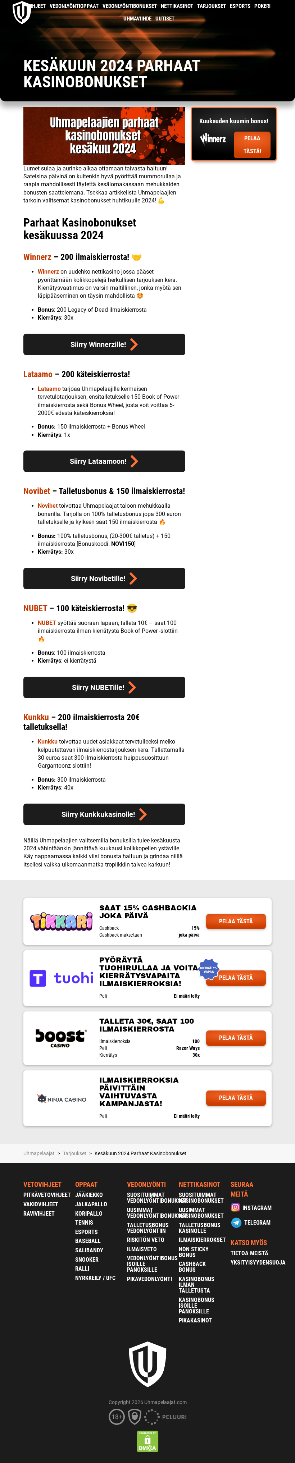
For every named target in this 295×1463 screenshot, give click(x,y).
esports (240, 6)
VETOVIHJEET (42, 1184)
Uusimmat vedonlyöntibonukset (157, 1213)
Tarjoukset (211, 6)
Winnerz (37, 257)
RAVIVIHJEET (39, 1213)
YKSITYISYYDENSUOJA (258, 1262)
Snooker (87, 1259)
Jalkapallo (91, 1204)
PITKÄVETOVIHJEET (47, 1195)
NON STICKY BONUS (194, 1252)
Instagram (257, 1207)
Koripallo (89, 1213)
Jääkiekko (89, 1195)
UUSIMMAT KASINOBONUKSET (201, 1213)
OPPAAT (86, 1184)
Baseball (88, 1241)
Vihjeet (36, 6)
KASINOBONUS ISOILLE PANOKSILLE (196, 1306)
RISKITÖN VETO (145, 1239)
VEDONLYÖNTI (146, 1184)
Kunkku (36, 717)
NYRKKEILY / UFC (95, 1278)
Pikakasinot (195, 1320)
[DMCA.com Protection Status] (148, 1441)
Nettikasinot (177, 6)
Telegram (257, 1222)
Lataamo (38, 374)
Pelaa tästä (236, 921)
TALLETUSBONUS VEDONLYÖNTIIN (148, 1228)
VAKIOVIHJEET (40, 1204)
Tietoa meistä (249, 1253)
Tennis (84, 1222)
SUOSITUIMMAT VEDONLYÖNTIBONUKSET (157, 1198)
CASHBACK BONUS (192, 1267)
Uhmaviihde (137, 18)
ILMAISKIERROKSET (202, 1239)
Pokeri (262, 6)
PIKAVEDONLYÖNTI (149, 1279)
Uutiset (164, 18)
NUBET (35, 608)
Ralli (82, 1268)
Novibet (36, 491)
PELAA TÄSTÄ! (252, 145)
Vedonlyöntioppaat (74, 6)
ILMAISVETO (142, 1249)
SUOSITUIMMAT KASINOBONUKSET (201, 1198)
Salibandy (89, 1250)
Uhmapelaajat (39, 1153)
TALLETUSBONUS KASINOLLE (200, 1228)
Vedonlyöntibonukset (130, 6)
